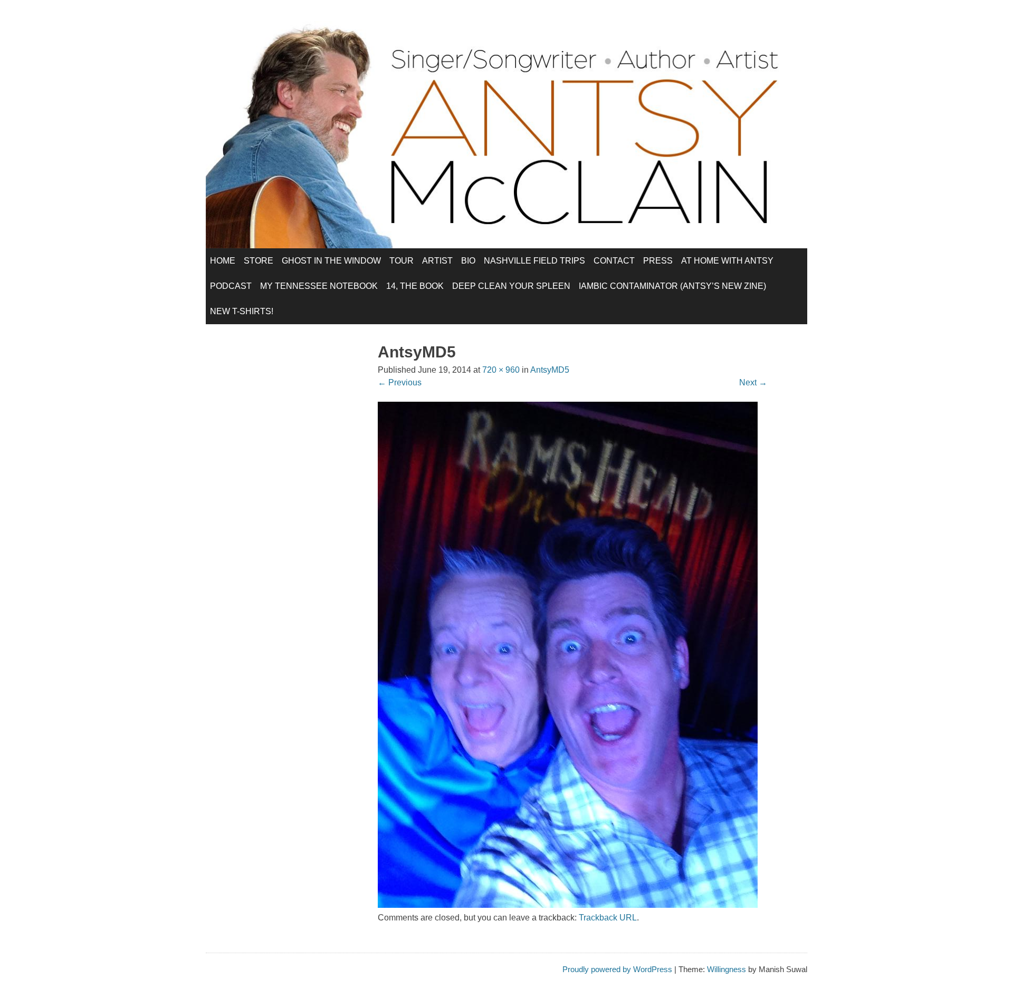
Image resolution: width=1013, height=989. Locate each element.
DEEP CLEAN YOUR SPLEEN (511, 286)
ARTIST (437, 260)
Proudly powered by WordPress (617, 969)
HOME (222, 260)
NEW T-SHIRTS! (241, 311)
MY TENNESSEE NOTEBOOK (319, 286)
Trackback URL (608, 917)
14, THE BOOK (415, 286)
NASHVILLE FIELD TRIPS (534, 260)
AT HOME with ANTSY (727, 260)
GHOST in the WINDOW (331, 260)
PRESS (658, 260)
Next (753, 382)
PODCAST (231, 286)
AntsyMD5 (549, 369)
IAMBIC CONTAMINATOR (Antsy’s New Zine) (672, 286)
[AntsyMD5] (568, 904)
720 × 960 (501, 369)
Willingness (726, 969)
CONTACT (614, 260)
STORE (258, 260)
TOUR (401, 260)
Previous (400, 382)
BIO (468, 260)
